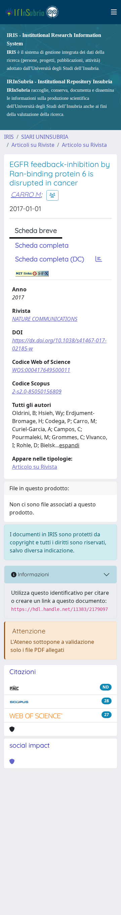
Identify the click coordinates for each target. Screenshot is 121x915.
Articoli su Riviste (32, 145)
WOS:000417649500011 (41, 370)
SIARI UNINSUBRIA (44, 136)
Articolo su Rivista (84, 145)
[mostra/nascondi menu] (114, 12)
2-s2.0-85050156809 (37, 391)
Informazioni (32, 574)
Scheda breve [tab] (36, 230)
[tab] (99, 259)
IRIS (9, 136)
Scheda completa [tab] (42, 245)
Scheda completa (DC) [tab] (49, 259)
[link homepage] (35, 12)
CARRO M (26, 194)
